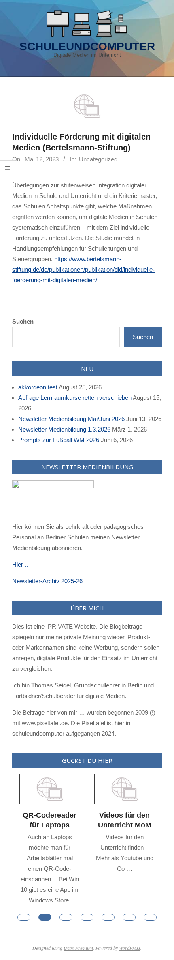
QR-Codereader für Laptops (49, 820)
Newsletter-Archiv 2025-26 (47, 581)
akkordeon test (37, 387)
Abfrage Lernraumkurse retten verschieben (75, 397)
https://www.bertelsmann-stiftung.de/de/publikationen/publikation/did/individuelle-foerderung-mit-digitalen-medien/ (83, 269)
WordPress (129, 948)
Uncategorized (98, 159)
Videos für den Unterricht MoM (124, 820)
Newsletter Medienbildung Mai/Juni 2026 (71, 418)
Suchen (23, 321)
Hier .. (20, 564)
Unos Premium (78, 948)
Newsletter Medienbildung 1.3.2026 (64, 429)
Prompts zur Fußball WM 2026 (58, 439)
